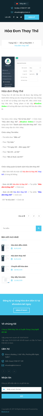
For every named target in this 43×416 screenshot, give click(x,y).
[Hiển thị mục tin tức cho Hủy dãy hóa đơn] (5, 280)
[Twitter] (21, 17)
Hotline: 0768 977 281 (22, 8)
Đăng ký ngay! (21, 310)
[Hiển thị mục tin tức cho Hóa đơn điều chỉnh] (5, 248)
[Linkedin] (17, 17)
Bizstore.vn (5, 412)
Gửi (21, 396)
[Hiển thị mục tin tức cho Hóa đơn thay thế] (5, 258)
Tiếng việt (23, 4)
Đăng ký (31, 17)
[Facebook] (13, 17)
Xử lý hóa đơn (26, 43)
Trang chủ (12, 43)
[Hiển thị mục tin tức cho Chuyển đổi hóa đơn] (5, 269)
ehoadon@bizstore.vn (22, 12)
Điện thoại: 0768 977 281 (14, 361)
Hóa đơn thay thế (12, 91)
